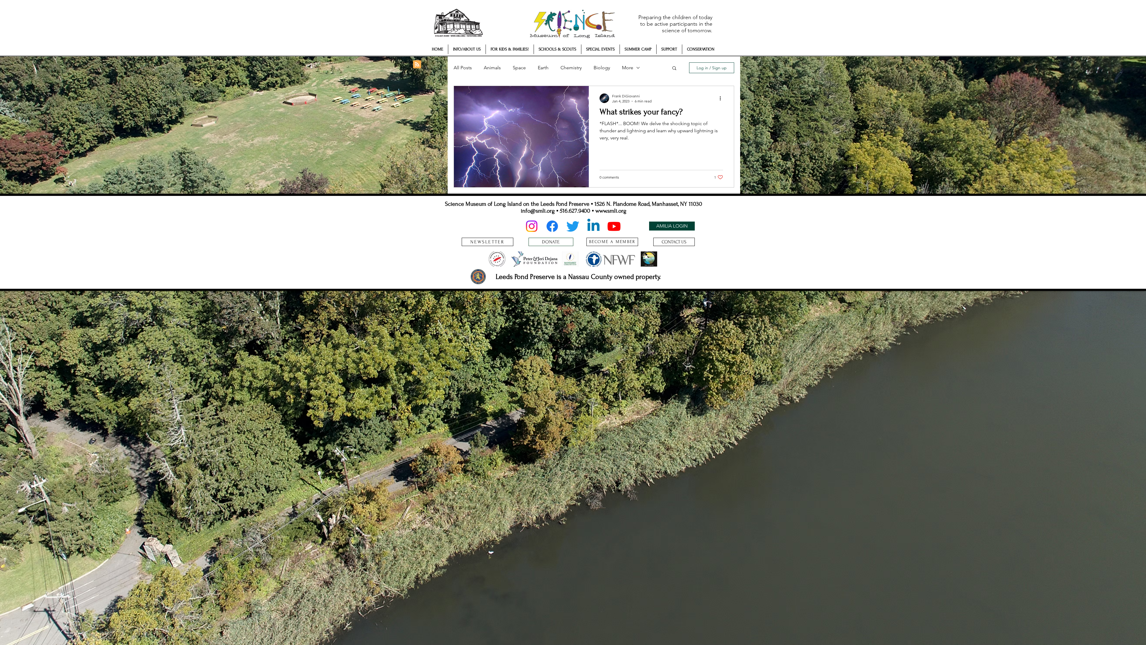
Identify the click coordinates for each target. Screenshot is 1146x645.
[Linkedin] (593, 226)
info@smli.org (538, 211)
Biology (602, 67)
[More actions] (722, 98)
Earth (543, 67)
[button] (467, 49)
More (627, 67)
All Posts (463, 67)
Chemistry (571, 67)
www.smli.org (610, 211)
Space (519, 67)
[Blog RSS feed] (417, 64)
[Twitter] (572, 226)
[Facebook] (552, 226)
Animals (492, 67)
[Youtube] (614, 226)
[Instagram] (531, 226)
